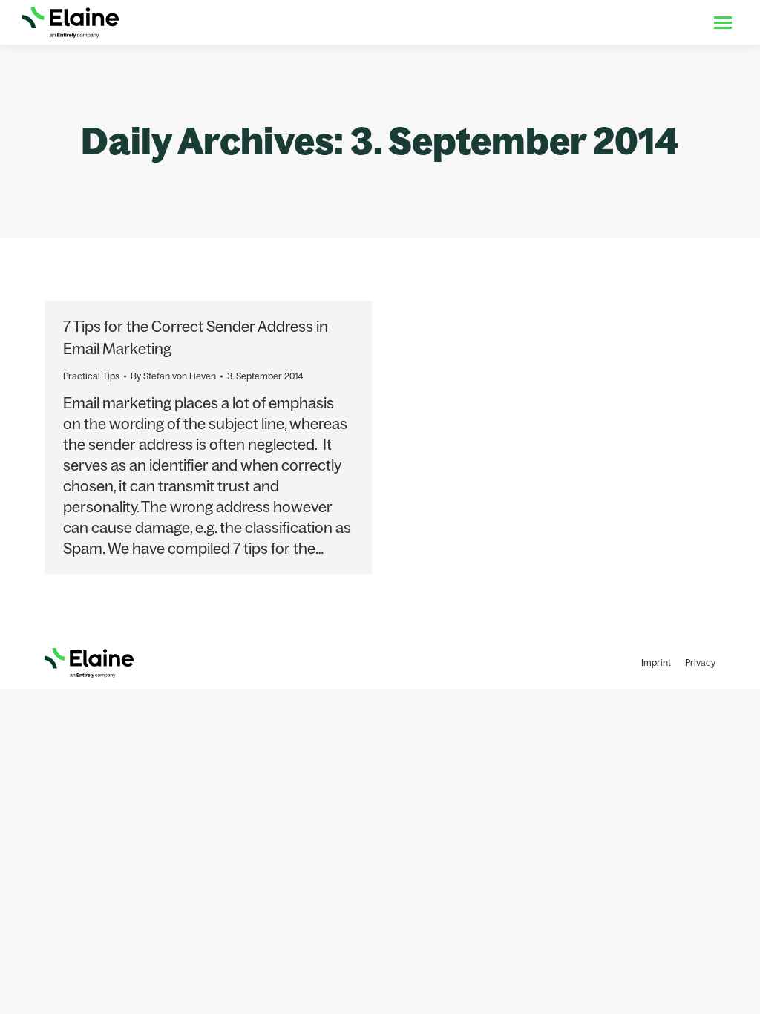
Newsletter (667, 22)
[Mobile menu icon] (723, 22)
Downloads (563, 22)
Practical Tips (91, 376)
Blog (615, 22)
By (173, 376)
